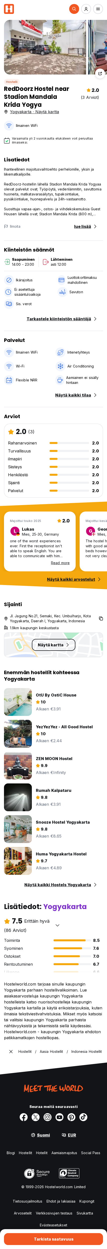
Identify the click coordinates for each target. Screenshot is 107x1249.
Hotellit (42, 1153)
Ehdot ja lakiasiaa (61, 1201)
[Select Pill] (74, 9)
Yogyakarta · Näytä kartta (34, 111)
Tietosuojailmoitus (28, 1201)
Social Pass (90, 1153)
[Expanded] (11, 1052)
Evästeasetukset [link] (53, 1225)
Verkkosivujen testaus (54, 1213)
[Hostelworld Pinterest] (71, 1117)
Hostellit (25, 1153)
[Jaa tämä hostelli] (100, 73)
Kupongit (86, 1201)
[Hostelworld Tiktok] (83, 1117)
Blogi (11, 1153)
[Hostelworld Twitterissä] (36, 1117)
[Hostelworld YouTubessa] (59, 1117)
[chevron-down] (57, 925)
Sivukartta (85, 1213)
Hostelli (12, 82)
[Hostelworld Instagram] (48, 1117)
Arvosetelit (23, 1213)
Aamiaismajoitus (64, 1153)
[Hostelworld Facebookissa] (24, 1117)
